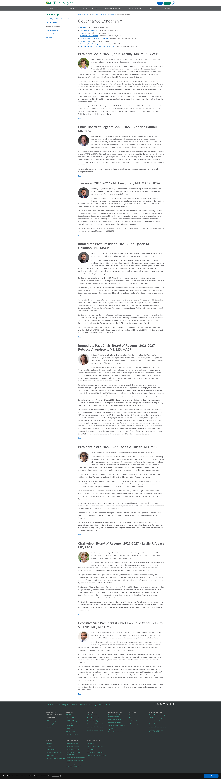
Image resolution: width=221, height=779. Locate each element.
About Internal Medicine (73, 735)
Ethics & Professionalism (115, 732)
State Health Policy (92, 721)
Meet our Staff (50, 34)
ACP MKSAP (90, 749)
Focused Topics (153, 724)
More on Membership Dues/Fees (55, 758)
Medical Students (51, 749)
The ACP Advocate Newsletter (95, 718)
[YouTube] (164, 704)
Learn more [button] (55, 776)
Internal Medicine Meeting (157, 715)
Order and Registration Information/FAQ (156, 731)
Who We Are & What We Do (99, 14)
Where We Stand (92, 715)
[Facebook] (155, 704)
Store (169, 8)
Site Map (48, 727)
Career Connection (86, 705)
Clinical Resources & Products (116, 726)
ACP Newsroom (51, 712)
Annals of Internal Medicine (95, 746)
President (83, 28)
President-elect (85, 41)
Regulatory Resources (72, 746)
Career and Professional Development (73, 753)
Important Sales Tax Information (96, 755)
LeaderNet (49, 37)
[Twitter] (158, 704)
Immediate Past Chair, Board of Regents (94, 38)
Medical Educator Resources (157, 727)
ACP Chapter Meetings (155, 718)
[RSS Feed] (173, 704)
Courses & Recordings (155, 721)
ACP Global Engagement (73, 721)
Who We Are (70, 715)
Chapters (74, 705)
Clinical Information (112, 8)
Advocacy (153, 8)
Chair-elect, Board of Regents (90, 44)
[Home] (59, 3)
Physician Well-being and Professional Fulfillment (73, 766)
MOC (130, 718)
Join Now (167, 3)
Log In (159, 3)
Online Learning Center (135, 724)
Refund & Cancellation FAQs (95, 752)
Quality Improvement (72, 749)
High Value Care (112, 729)
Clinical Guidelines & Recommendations (114, 715)
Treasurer (83, 33)
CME (130, 715)
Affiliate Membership (52, 755)
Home (79, 14)
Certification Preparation (136, 721)
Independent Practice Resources (75, 757)
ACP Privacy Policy (51, 721)
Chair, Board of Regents (88, 30)
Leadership (52, 14)
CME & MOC (70, 8)
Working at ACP (70, 732)
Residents (48, 746)
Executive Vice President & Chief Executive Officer (98, 47)
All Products (90, 743)
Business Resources (72, 743)
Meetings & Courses (90, 8)
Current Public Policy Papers (95, 727)
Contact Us (49, 705)
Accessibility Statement (52, 724)
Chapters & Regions (72, 718)
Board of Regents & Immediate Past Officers (58, 19)
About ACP (145, 3)
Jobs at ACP (99, 705)
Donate (153, 3)
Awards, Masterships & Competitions (73, 725)
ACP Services (70, 729)
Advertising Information (54, 715)
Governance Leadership (53, 26)
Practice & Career (135, 8)
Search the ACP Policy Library (95, 730)
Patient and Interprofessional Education (74, 761)
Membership (54, 8)
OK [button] (211, 776)
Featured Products (93, 740)
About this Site (51, 718)
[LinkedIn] (161, 704)
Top (79, 118)
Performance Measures (114, 719)
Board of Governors (51, 22)
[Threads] (170, 704)
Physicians (49, 743)
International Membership (53, 752)
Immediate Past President (89, 36)
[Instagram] (167, 704)
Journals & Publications (114, 722)
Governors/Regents (62, 705)
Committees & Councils (52, 30)
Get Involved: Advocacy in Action (96, 724)
